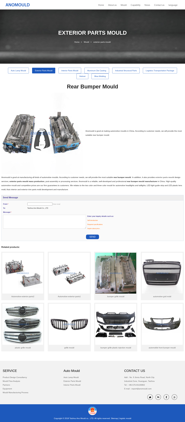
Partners (6, 385)
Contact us (159, 5)
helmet (82, 76)
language (173, 5)
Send (92, 237)
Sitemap (115, 418)
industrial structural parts (126, 70)
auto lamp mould (18, 70)
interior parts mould (69, 70)
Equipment (7, 389)
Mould (124, 5)
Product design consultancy (15, 377)
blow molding (100, 76)
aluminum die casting (96, 70)
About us (112, 5)
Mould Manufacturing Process (15, 392)
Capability (135, 5)
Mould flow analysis (11, 381)
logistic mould (125, 418)
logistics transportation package (160, 70)
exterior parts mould (102, 42)
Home (101, 5)
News (147, 5)
